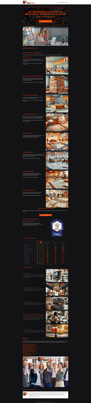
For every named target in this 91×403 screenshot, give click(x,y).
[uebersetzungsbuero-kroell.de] (29, 2)
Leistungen (44, 402)
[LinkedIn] (29, 397)
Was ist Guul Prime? (25, 340)
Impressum (49, 402)
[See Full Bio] (39, 396)
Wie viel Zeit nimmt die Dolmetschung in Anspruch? (30, 345)
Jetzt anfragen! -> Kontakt (64, 2)
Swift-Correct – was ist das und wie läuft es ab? (29, 344)
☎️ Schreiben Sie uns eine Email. (29, 389)
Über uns (46, 402)
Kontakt (53, 402)
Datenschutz (51, 402)
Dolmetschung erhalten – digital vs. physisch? (29, 346)
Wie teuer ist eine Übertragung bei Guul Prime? (29, 347)
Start (58, 2)
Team (47, 402)
